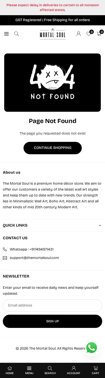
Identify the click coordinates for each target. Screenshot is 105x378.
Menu (29, 373)
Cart (95, 373)
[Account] (79, 34)
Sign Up (52, 321)
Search (50, 373)
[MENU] (6, 34)
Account (73, 373)
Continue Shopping (52, 148)
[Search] (16, 34)
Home (10, 373)
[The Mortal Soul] (52, 33)
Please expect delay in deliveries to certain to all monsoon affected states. (52, 7)
